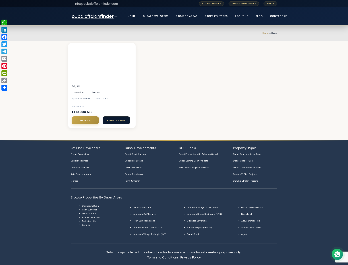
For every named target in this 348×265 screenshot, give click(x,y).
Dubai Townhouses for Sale (246, 167)
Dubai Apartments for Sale (246, 154)
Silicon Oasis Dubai (251, 227)
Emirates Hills (89, 221)
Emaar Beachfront (134, 174)
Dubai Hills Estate (134, 160)
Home (265, 33)
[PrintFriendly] (4, 73)
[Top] (337, 245)
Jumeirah (79, 92)
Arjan (244, 234)
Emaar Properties (80, 154)
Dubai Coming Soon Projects (193, 160)
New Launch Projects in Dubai (194, 167)
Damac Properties (80, 167)
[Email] (4, 58)
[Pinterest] (4, 66)
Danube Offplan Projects (245, 180)
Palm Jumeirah (132, 180)
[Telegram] (4, 51)
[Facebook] (4, 37)
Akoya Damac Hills (250, 220)
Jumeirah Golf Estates (144, 214)
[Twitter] (4, 44)
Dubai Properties (79, 160)
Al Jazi (76, 86)
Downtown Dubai (133, 167)
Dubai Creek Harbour (136, 154)
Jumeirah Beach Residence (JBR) (204, 214)
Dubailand (246, 214)
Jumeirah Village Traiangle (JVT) (149, 234)
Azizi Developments (81, 174)
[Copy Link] (4, 80)
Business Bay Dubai (197, 220)
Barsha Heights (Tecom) (199, 227)
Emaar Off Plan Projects (245, 174)
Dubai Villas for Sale (243, 160)
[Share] (4, 87)
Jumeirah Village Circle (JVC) (202, 207)
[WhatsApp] (4, 22)
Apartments (83, 98)
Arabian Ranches (91, 217)
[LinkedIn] (4, 29)
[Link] (95, 16)
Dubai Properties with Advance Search (199, 154)
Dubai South (193, 234)
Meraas (96, 92)
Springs (86, 224)
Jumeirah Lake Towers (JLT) (147, 227)
